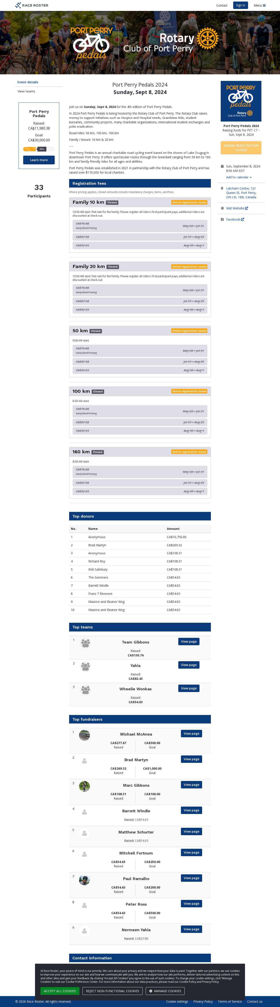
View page (189, 641)
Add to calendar (237, 177)
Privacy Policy (203, 1001)
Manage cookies (167, 991)
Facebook (233, 219)
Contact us (254, 1001)
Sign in (240, 5)
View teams (26, 91)
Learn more (39, 160)
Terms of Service (230, 1001)
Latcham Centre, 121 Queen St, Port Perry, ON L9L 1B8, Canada (241, 192)
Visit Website (235, 208)
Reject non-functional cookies (112, 991)
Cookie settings (177, 1001)
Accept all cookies (60, 991)
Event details (28, 82)
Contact (222, 5)
